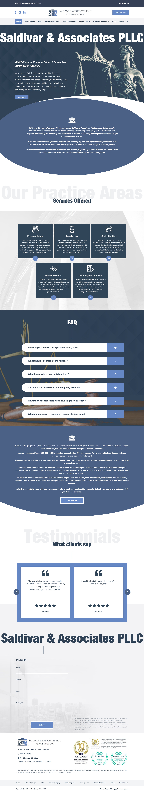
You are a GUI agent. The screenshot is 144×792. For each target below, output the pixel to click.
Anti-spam (124, 789)
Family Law (83, 21)
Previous (16, 592)
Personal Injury (51, 21)
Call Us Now (72, 500)
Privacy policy (114, 789)
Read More (22, 97)
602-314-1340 (124, 3)
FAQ (39, 21)
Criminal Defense (100, 21)
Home (18, 21)
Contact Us (123, 21)
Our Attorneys (29, 21)
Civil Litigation (68, 21)
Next (127, 592)
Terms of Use (104, 789)
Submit (42, 725)
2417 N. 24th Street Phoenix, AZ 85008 (29, 3)
